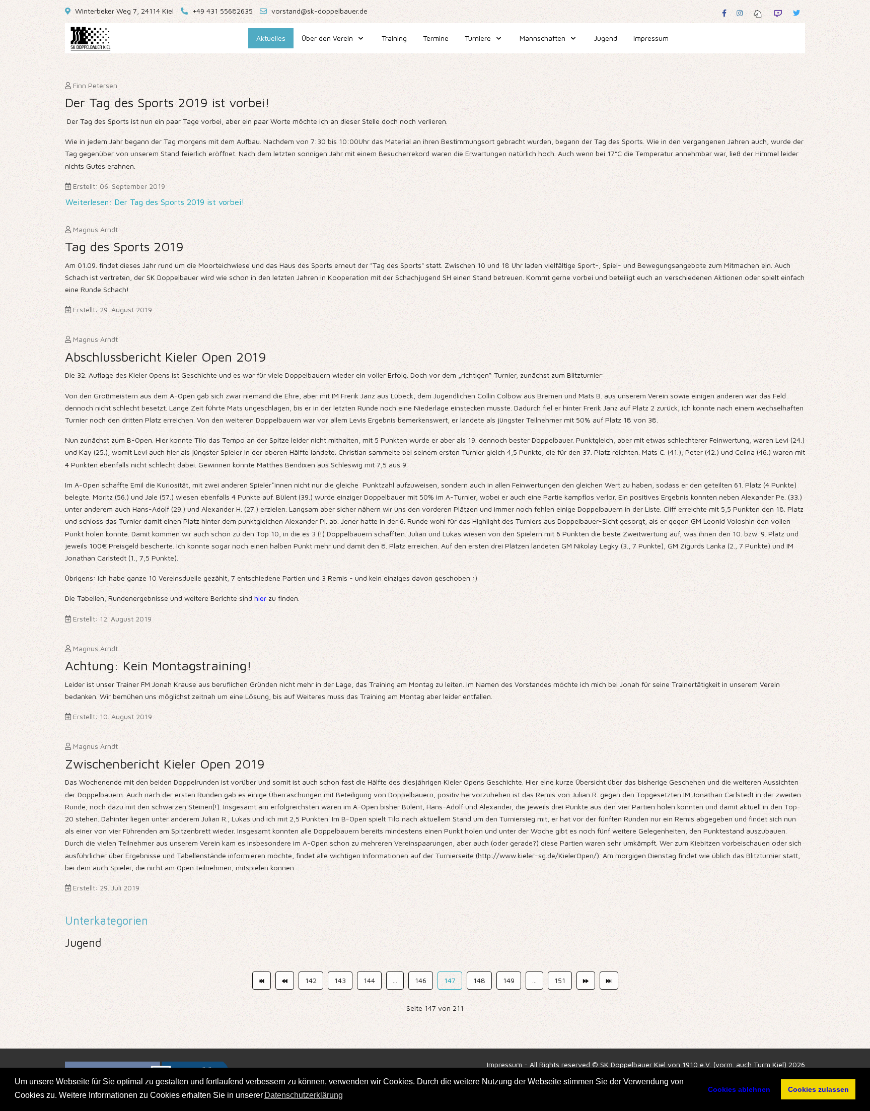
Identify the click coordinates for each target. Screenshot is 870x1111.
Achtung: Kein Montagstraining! (158, 665)
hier (261, 598)
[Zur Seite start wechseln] (261, 980)
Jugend (83, 942)
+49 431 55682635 (222, 11)
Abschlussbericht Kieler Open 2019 (165, 356)
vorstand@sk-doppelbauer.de (319, 11)
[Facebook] (724, 13)
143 (340, 980)
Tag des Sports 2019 (124, 246)
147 (450, 980)
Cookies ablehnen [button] (739, 1089)
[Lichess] (758, 13)
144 (369, 980)
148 (479, 980)
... (395, 980)
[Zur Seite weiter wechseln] (585, 980)
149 (509, 980)
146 (420, 980)
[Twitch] (778, 13)
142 (311, 980)
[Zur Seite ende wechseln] (609, 980)
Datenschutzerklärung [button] (303, 1095)
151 (559, 980)
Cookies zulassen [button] (818, 1089)
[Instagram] (740, 13)
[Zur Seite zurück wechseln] (284, 980)
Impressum (504, 1064)
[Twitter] (796, 13)
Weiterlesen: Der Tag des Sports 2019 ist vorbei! (154, 201)
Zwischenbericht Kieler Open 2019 (165, 763)
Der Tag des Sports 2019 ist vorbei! (167, 102)
